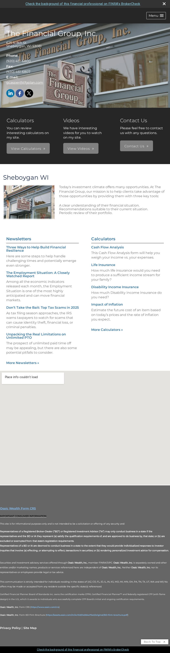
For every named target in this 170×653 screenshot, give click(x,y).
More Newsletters (22, 363)
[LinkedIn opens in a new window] (10, 93)
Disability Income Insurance (115, 287)
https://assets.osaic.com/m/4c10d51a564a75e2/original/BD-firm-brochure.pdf (87, 615)
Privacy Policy (10, 628)
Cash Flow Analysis (107, 247)
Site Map (30, 628)
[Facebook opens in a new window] (20, 93)
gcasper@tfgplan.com (24, 83)
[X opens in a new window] (29, 93)
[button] (156, 15)
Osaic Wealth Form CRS (18, 508)
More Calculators (107, 330)
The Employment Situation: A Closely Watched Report (38, 274)
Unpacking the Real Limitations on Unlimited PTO (36, 336)
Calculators (103, 238)
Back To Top (153, 641)
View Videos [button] (79, 149)
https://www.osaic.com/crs (45, 607)
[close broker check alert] (164, 3)
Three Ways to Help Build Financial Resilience (36, 249)
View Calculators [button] (26, 149)
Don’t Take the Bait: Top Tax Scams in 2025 (42, 308)
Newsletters (18, 238)
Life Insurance (103, 265)
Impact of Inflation (107, 304)
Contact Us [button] (134, 146)
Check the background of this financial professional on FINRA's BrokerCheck (83, 4)
